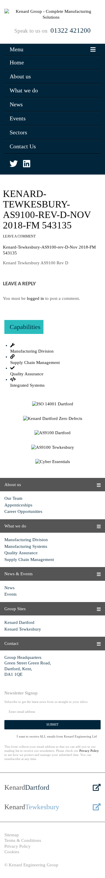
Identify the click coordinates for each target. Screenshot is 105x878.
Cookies (11, 851)
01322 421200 (70, 30)
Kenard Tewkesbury (22, 629)
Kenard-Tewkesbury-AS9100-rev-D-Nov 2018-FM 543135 (47, 210)
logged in (35, 298)
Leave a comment (19, 236)
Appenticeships (18, 505)
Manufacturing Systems (25, 546)
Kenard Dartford (19, 622)
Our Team (13, 498)
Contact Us (23, 146)
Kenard (26, 787)
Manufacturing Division (26, 539)
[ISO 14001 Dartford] (52, 404)
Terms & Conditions (22, 840)
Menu (16, 49)
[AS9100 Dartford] (52, 433)
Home (17, 62)
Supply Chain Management (29, 559)
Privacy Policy (89, 750)
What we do (24, 90)
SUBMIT (52, 724)
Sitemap (11, 835)
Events (18, 118)
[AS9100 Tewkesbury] (52, 448)
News (16, 104)
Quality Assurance (21, 552)
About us (20, 76)
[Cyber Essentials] (52, 462)
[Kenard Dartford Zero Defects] (52, 419)
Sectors (18, 132)
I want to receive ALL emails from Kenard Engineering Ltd (57, 736)
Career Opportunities (23, 511)
